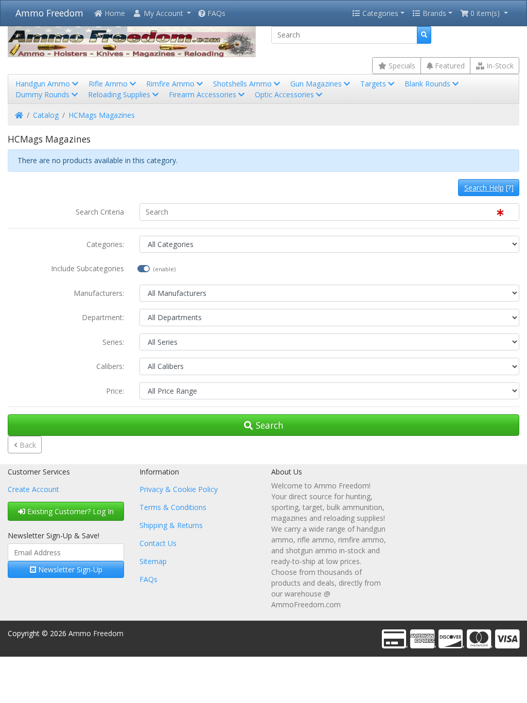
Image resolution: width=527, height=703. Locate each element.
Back (26, 445)
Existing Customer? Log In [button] (69, 511)
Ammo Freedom (49, 13)
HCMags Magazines (101, 115)
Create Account (33, 489)
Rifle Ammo (109, 84)
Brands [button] (433, 13)
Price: (115, 391)
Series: (113, 342)
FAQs (215, 13)
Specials (401, 66)
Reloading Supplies (120, 94)
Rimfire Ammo (171, 84)
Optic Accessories (285, 94)
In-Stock (499, 66)
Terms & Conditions (172, 507)
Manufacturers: (99, 293)
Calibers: (110, 366)
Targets (374, 84)
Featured (449, 66)
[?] (489, 187)
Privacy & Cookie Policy (178, 489)
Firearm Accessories (203, 94)
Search (268, 425)
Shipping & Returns (171, 525)
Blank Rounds (428, 84)
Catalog (46, 115)
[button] (162, 13)
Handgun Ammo (43, 84)
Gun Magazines (317, 84)
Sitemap (153, 561)
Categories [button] (379, 13)
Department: (103, 317)
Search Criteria (100, 212)
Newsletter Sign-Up (69, 569)
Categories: (105, 244)
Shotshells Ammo (243, 84)
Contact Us (158, 543)
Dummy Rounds (43, 94)
